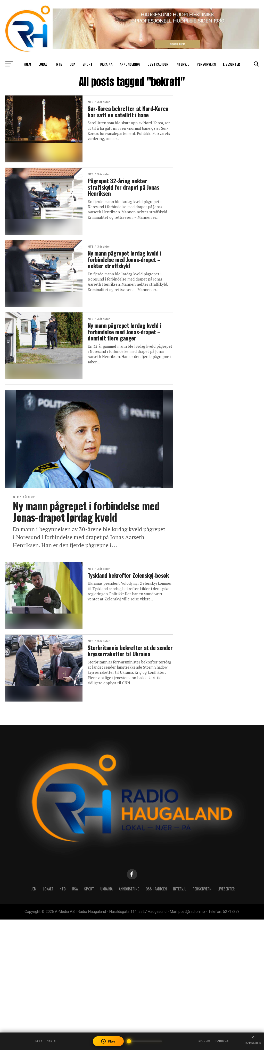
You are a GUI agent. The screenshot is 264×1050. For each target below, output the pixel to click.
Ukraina (106, 64)
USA (72, 64)
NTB (59, 64)
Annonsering (130, 64)
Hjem (27, 64)
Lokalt (43, 64)
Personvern (206, 64)
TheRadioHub (252, 1043)
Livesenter (231, 64)
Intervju (182, 64)
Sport (87, 64)
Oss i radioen (157, 64)
